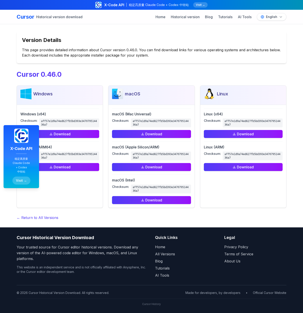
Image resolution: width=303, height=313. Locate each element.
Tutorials (225, 17)
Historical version (185, 17)
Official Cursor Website (269, 293)
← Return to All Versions (37, 217)
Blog (209, 17)
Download (62, 134)
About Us (232, 261)
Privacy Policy (236, 247)
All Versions (165, 254)
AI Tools (245, 17)
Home (160, 17)
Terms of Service (238, 254)
